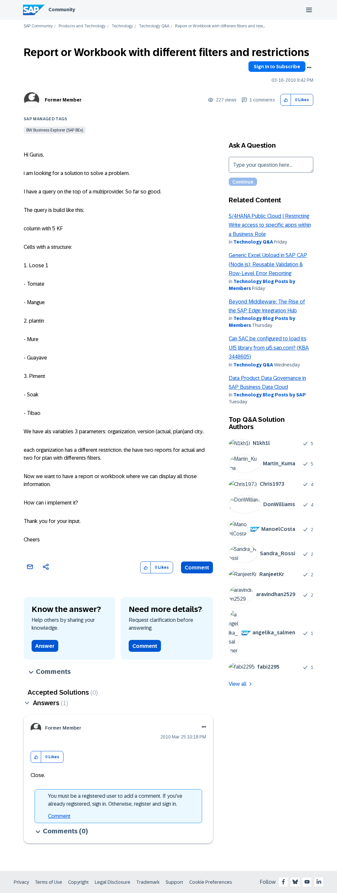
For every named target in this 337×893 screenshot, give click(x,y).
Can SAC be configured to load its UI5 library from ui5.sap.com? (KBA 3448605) (269, 348)
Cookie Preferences (210, 882)
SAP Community (38, 26)
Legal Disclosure (112, 882)
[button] (286, 100)
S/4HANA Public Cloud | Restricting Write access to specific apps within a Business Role (270, 225)
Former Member (63, 99)
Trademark (148, 882)
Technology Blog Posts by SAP (269, 394)
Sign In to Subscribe (277, 66)
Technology (122, 26)
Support (174, 882)
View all (237, 684)
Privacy (21, 882)
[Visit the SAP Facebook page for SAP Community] (283, 881)
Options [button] (309, 67)
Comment (197, 567)
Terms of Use (48, 882)
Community (61, 9)
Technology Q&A (154, 26)
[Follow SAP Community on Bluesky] (295, 881)
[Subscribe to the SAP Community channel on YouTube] (307, 881)
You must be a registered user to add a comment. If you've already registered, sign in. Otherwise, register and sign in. (115, 800)
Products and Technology (82, 26)
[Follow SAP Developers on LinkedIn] (319, 881)
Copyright (78, 882)
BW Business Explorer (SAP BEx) (54, 130)
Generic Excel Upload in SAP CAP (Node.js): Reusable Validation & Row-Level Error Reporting (268, 264)
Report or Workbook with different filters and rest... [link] (220, 26)
